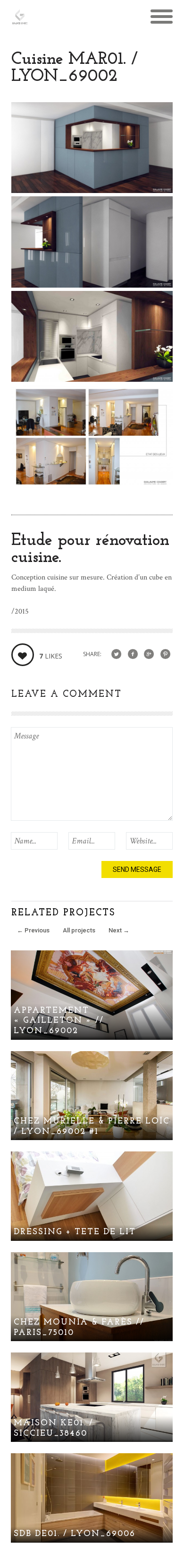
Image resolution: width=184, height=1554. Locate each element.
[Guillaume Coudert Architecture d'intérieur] (20, 21)
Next (119, 930)
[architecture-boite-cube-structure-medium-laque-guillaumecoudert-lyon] (92, 190)
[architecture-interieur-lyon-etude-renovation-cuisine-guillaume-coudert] (92, 485)
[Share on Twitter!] (116, 654)
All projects (79, 930)
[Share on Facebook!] (132, 654)
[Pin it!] (165, 654)
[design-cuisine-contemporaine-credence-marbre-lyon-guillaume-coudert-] (92, 379)
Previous (33, 930)
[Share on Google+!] (149, 654)
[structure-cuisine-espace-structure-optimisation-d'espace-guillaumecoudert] (92, 285)
